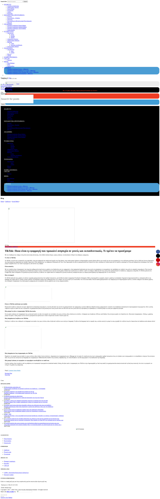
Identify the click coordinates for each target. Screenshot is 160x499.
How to (9, 54)
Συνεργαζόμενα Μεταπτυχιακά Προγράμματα (19, 21)
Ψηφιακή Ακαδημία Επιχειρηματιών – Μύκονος (20, 73)
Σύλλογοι (9, 19)
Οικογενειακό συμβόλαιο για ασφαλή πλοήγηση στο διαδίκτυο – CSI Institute (24, 388)
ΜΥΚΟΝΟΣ (7, 67)
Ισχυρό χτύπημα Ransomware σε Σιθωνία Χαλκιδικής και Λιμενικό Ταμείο (24, 397)
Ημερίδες (6, 463)
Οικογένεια (10, 33)
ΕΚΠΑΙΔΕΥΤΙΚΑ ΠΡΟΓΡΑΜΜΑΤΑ (14, 15)
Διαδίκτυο (8, 201)
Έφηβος (13, 36)
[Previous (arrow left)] (1, 496)
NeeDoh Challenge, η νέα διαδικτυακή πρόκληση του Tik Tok (20, 393)
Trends (9, 55)
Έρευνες (9, 60)
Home (2, 201)
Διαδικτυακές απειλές (13, 7)
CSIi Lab (6, 465)
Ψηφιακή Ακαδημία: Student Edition (17, 27)
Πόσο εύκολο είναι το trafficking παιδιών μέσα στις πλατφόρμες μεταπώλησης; (25, 411)
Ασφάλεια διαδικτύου (13, 6)
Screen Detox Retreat (13, 46)
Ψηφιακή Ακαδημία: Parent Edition (16, 25)
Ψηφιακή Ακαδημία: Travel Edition (16, 28)
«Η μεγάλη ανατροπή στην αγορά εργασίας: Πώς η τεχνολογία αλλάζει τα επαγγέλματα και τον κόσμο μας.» (33, 424)
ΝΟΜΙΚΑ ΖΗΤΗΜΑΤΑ (10, 57)
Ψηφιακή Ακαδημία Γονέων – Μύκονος (17, 69)
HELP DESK (8, 90)
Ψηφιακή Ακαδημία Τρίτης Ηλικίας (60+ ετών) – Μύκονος (22, 72)
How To (9, 22)
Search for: (4, 1)
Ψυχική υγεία (7, 452)
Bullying (9, 42)
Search (25, 1)
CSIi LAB (7, 58)
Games (12, 52)
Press (8, 64)
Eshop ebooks (11, 30)
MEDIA (6, 61)
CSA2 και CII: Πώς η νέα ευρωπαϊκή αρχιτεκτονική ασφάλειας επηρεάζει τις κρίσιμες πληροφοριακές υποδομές (34, 415)
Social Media (10, 9)
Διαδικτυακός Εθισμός (13, 40)
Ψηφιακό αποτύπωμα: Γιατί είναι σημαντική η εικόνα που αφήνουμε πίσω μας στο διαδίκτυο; (28, 406)
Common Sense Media (14, 370)
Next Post (7, 375)
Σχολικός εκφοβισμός (16, 45)
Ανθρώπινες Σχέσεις (12, 39)
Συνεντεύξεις (10, 66)
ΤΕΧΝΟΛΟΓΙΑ (8, 48)
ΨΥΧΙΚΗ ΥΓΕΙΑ (9, 31)
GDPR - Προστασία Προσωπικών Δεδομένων (16, 472)
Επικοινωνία (7, 443)
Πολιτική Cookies (9, 474)
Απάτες (9, 12)
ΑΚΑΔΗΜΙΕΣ (8, 24)
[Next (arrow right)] (3, 496)
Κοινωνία (9, 13)
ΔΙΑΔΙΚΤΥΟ (7, 4)
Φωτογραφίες (7, 441)
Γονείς (12, 34)
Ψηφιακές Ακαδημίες (9, 461)
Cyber (12, 43)
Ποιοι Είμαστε (8, 438)
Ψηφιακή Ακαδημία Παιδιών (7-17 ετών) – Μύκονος (21, 70)
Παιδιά (12, 37)
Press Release (10, 63)
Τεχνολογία (7, 454)
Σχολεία (9, 16)
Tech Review (10, 49)
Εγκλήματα (10, 10)
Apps (12, 51)
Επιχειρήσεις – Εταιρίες (13, 18)
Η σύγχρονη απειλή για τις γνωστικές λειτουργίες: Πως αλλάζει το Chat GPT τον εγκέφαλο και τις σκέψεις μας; (33, 420)
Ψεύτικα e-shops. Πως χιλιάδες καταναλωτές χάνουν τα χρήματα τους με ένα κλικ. (26, 402)
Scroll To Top (4, 497)
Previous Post (8, 373)
